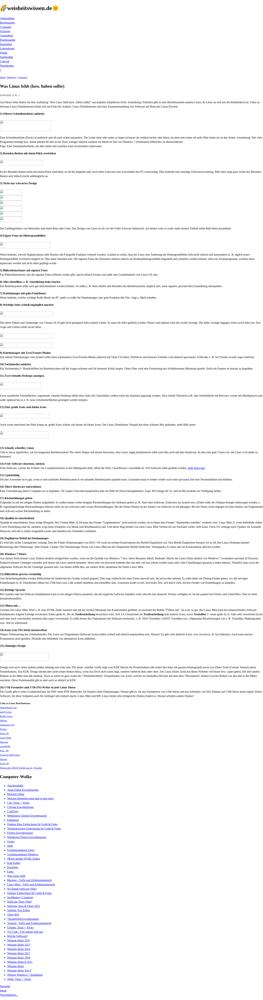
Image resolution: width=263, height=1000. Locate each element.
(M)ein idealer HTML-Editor (23, 858)
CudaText (12, 811)
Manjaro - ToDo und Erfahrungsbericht (29, 880)
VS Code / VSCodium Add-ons (25, 931)
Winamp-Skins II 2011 (20, 961)
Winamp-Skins (15, 966)
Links (10, 871)
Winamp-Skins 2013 (18, 944)
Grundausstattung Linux (21, 850)
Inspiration (6, 44)
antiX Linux (6, 712)
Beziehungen (7, 22)
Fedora (3, 729)
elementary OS (7, 725)
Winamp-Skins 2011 (18, 940)
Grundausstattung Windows (22, 854)
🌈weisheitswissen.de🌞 (29, 8)
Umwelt (4, 61)
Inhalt (3, 77)
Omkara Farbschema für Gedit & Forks (29, 893)
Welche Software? (17, 936)
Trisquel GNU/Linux (10, 755)
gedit (10, 845)
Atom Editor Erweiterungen (23, 789)
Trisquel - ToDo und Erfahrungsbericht (29, 923)
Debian (3, 720)
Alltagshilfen (7, 18)
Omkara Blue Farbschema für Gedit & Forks (32, 824)
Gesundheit (6, 35)
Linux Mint (5, 738)
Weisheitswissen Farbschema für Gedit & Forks (34, 828)
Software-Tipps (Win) (19, 901)
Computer (5, 26)
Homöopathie (7, 39)
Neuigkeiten (7, 65)
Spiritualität (6, 57)
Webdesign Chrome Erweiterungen (27, 815)
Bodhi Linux (6, 716)
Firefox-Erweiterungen (20, 832)
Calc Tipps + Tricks (18, 802)
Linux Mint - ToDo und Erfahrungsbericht (31, 884)
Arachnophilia (15, 785)
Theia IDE (13, 914)
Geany (11, 841)
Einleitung (13, 820)
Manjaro (4, 742)
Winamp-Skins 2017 (18, 953)
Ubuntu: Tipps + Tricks (20, 927)
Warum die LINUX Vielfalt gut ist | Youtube (21, 768)
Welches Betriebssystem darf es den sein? (30, 798)
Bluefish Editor (15, 794)
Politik (3, 52)
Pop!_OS (4, 750)
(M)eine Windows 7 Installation (25, 974)
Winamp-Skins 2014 (18, 949)
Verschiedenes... (9, 994)
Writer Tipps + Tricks (19, 979)
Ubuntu (3, 759)
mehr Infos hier (196, 468)
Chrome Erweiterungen (20, 807)
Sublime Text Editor (18, 910)
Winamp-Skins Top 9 (19, 970)
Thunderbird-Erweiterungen (23, 918)
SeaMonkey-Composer (20, 897)
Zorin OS (4, 763)
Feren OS (4, 733)
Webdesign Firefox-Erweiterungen (26, 837)
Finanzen (5, 31)
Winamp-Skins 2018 (18, 957)
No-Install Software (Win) (21, 888)
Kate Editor (13, 863)
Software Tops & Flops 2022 (23, 906)
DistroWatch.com (8, 707)
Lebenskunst (7, 48)
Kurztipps (12, 867)
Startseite (11, 77)
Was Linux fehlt (16, 875)
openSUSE (5, 746)
